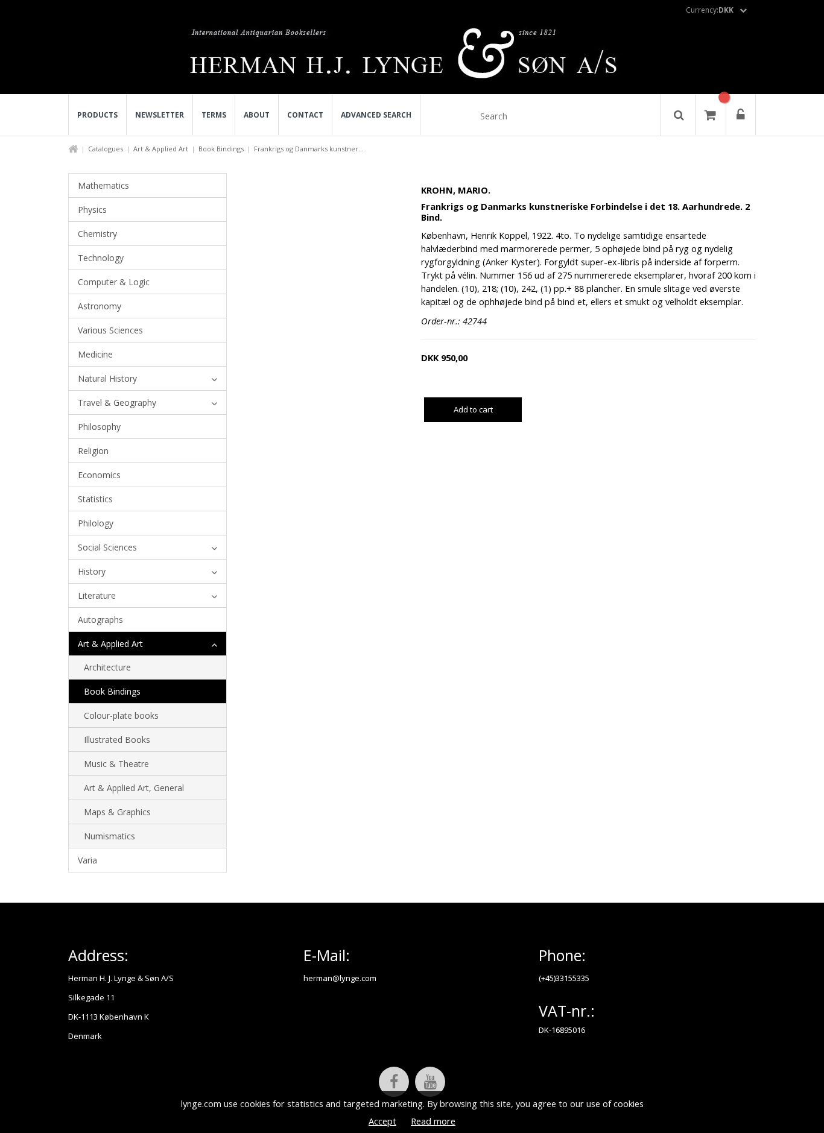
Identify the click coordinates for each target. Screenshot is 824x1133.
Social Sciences (107, 547)
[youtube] (430, 1082)
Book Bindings (221, 148)
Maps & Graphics (117, 812)
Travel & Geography (117, 402)
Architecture (107, 667)
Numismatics (109, 836)
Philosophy (99, 426)
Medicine (95, 354)
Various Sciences (110, 330)
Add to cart (473, 409)
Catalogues (105, 148)
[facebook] (394, 1082)
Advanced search (376, 115)
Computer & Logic (114, 282)
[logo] (412, 57)
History (92, 571)
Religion (93, 450)
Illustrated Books (117, 739)
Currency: (710, 10)
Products (97, 115)
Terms (213, 115)
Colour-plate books (121, 715)
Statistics (95, 499)
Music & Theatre (116, 763)
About (257, 115)
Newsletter (159, 115)
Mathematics (103, 185)
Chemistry (97, 233)
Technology (101, 258)
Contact (305, 115)
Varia (87, 860)
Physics (92, 209)
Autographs (100, 619)
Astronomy (99, 306)
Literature (97, 595)
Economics (99, 475)
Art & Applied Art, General (134, 788)
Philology (95, 523)
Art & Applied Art (160, 148)
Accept (382, 1121)
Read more (433, 1121)
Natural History (107, 378)
